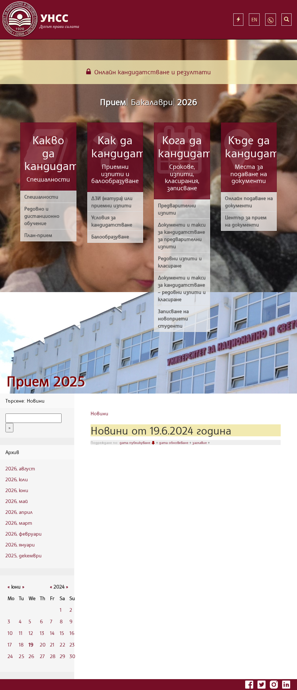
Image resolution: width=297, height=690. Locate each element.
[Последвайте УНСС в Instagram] (274, 684)
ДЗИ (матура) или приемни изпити (112, 201)
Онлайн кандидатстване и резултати (151, 72)
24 (10, 656)
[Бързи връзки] (238, 19)
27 (42, 656)
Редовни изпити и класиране (180, 262)
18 (21, 644)
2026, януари (20, 544)
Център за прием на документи (246, 221)
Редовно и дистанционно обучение (41, 215)
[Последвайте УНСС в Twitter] (262, 684)
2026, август (20, 468)
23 (72, 644)
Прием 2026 (148, 101)
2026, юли (16, 479)
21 (52, 644)
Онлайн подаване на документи (249, 201)
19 (31, 644)
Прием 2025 (46, 381)
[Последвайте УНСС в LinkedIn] (286, 684)
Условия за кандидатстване (111, 221)
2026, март (18, 523)
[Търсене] (286, 19)
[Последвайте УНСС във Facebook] (250, 684)
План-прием (38, 235)
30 (72, 656)
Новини (99, 413)
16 (72, 633)
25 (21, 656)
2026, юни (16, 490)
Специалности (41, 197)
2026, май (16, 501)
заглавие (200, 442)
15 (62, 633)
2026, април (19, 512)
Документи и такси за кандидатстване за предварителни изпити (182, 235)
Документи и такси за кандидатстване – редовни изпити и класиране (182, 288)
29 (62, 656)
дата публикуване (135, 442)
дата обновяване (174, 442)
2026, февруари (23, 534)
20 (43, 644)
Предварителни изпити (177, 209)
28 (52, 656)
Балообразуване (110, 236)
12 (31, 633)
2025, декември (23, 555)
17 (10, 644)
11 (20, 633)
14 (52, 633)
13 (42, 633)
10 (10, 633)
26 (31, 656)
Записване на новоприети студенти (173, 318)
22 (62, 644)
